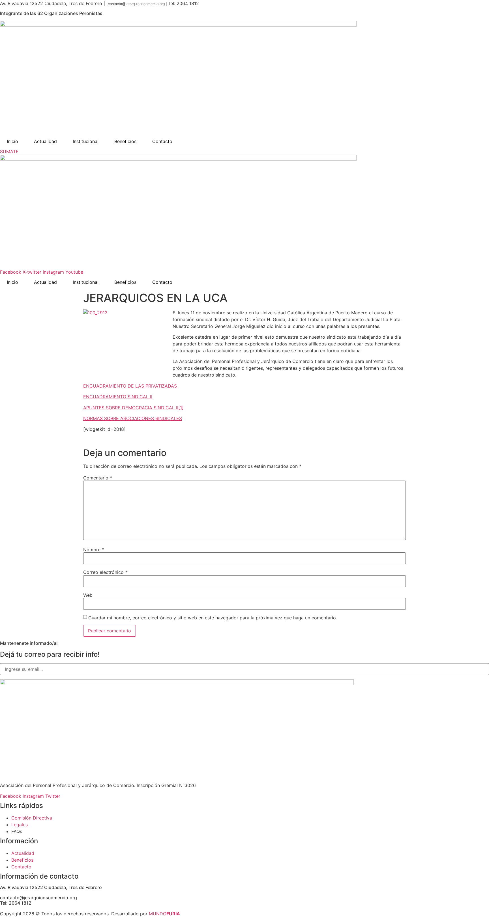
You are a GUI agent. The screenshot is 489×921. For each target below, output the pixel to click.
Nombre (93, 549)
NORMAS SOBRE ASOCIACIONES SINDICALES (132, 418)
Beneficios (125, 141)
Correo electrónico (105, 572)
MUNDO (164, 913)
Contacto (162, 141)
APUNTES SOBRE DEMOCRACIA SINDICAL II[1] (133, 407)
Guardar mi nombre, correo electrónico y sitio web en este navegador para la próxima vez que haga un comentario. (212, 617)
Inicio (12, 141)
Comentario (97, 477)
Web (88, 595)
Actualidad (45, 141)
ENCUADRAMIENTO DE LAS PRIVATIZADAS (130, 386)
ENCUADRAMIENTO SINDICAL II (117, 396)
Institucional (85, 141)
